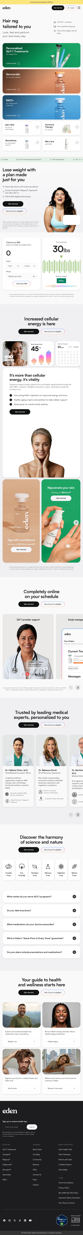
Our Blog (36, 1154)
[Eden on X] (14, 1220)
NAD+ (5, 1180)
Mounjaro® (7, 1170)
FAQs (35, 1170)
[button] (71, 8)
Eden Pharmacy (65, 1154)
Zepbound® (7, 1164)
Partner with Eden (65, 1159)
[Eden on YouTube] (30, 1220)
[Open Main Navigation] (80, 7)
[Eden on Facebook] (4, 1220)
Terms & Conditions (66, 1183)
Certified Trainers (65, 1164)
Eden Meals (63, 1170)
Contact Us (37, 1175)
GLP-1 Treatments (9, 1149)
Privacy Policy (64, 1188)
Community (37, 1159)
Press (35, 1180)
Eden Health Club (65, 1149)
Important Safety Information (69, 1198)
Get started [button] (58, 8)
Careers (36, 1185)
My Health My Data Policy (68, 1193)
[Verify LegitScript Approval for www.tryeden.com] (61, 1220)
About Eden (37, 1149)
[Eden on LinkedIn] (25, 1220)
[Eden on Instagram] (9, 1220)
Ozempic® (6, 1154)
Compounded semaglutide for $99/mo (41, 2)
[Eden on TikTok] (20, 1220)
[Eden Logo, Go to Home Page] (6, 8)
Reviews (36, 1164)
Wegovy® (6, 1159)
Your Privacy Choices (67, 1203)
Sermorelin (7, 1175)
